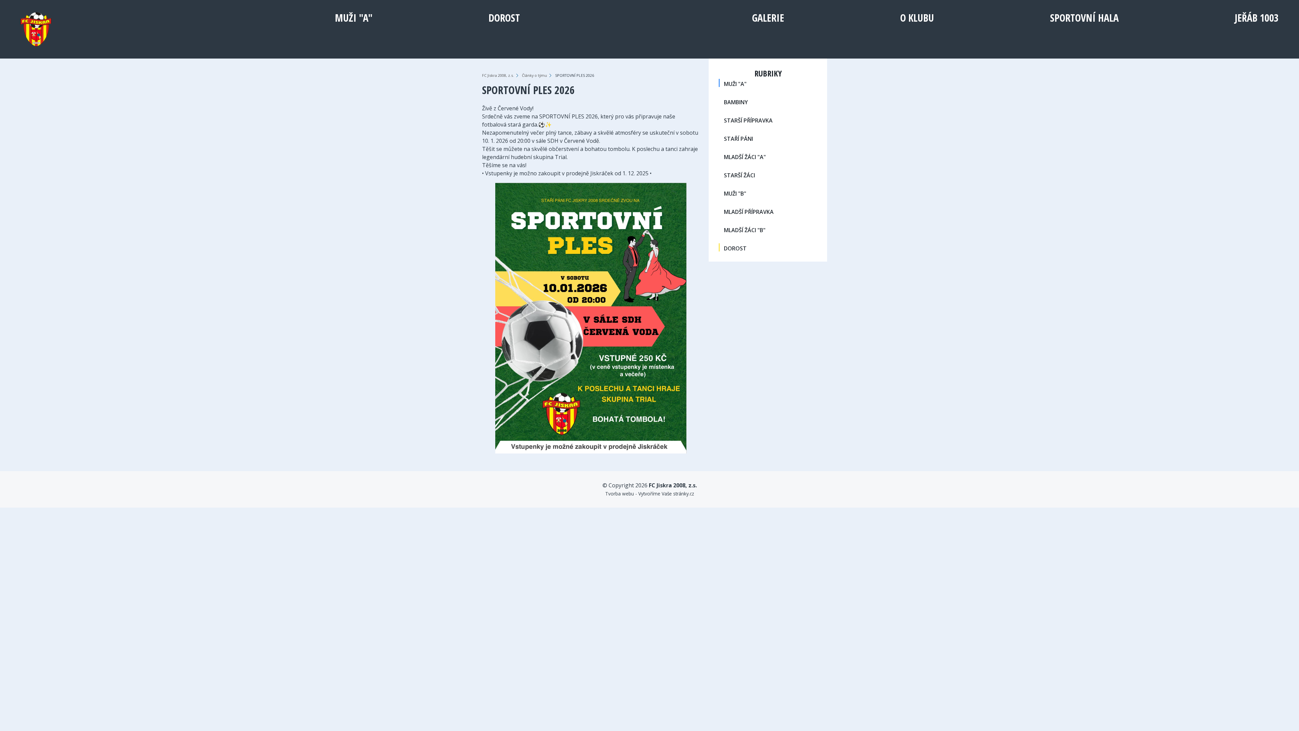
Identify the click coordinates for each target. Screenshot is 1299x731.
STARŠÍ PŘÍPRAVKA (748, 120)
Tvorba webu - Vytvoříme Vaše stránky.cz (649, 493)
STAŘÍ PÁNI (738, 138)
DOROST (504, 18)
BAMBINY (736, 102)
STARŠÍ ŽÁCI (739, 175)
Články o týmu (534, 75)
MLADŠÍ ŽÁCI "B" (745, 230)
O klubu (917, 18)
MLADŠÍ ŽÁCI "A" (745, 157)
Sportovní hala (1084, 18)
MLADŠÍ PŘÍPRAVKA (749, 212)
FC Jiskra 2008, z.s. (498, 75)
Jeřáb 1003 (1257, 18)
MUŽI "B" (735, 193)
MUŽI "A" (353, 18)
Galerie (768, 18)
